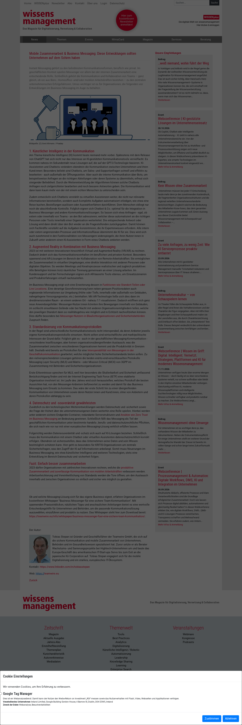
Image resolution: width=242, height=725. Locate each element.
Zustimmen (212, 718)
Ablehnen (231, 718)
